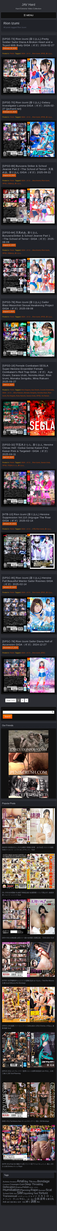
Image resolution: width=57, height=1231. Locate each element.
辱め (38, 1202)
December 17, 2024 (10, 648)
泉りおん (49, 54)
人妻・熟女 (30, 1199)
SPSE (43, 54)
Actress (6, 1182)
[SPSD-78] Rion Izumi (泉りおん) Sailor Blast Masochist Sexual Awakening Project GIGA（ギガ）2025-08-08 (27, 305)
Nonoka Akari (42, 393)
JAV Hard (28, 4)
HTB (34, 529)
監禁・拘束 (21, 1202)
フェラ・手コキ (12, 1199)
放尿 (8, 1202)
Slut (15, 1193)
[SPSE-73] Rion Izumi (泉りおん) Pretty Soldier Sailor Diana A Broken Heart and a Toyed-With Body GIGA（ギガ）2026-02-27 (28, 42)
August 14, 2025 (9, 175)
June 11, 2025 (8, 385)
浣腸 (11, 1202)
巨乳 (52, 1199)
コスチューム (22, 1196)
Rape (34, 1190)
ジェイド (32, 1196)
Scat (49, 1190)
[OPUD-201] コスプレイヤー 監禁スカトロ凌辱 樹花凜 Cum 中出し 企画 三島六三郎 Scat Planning (27, 1072)
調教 (33, 1201)
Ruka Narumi (21, 396)
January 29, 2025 (9, 524)
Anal (20, 1181)
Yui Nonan (45, 396)
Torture (43, 1193)
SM (20, 1193)
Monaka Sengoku (30, 393)
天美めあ (11, 183)
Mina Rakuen (18, 393)
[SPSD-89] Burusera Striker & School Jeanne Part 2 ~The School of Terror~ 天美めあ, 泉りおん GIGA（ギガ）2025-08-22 (27, 169)
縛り (28, 1201)
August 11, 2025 (9, 245)
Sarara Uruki (31, 396)
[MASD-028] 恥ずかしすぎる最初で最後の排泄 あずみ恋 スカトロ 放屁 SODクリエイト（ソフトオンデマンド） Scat (27, 848)
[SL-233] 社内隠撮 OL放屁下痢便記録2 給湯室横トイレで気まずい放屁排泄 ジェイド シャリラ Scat (28, 894)
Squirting (28, 1193)
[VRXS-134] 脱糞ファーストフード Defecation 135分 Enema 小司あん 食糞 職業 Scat (28, 1027)
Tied (36, 1193)
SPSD (4, 183)
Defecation (9, 1187)
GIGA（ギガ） (26, 54)
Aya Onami (35, 390)
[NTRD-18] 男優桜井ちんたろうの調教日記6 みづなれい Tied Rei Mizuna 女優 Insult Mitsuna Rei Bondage (28, 982)
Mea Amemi (36, 181)
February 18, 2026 (10, 48)
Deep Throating (34, 1184)
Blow (35, 1182)
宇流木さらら (12, 465)
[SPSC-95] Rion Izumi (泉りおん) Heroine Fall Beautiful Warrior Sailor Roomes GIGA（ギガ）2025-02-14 (27, 581)
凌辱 (42, 1198)
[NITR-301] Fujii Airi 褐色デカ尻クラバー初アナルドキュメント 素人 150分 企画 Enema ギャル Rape (27, 1165)
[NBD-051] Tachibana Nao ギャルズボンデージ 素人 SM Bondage (25, 1121)
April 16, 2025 (8, 457)
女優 (48, 1199)
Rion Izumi (36, 54)
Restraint (41, 1190)
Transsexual (10, 1196)
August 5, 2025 (8, 312)
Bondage (43, 1181)
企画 (37, 1198)
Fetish (12, 54)
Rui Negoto (11, 396)
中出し (22, 1199)
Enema (19, 1187)
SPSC (43, 592)
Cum (21, 1184)
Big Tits (28, 1181)
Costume (6, 1185)
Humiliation (11, 1190)
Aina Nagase (26, 390)
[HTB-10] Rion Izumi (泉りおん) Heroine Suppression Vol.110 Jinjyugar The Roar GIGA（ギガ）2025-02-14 (26, 517)
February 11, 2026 (9, 112)
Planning (25, 1190)
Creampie (14, 1184)
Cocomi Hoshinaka (47, 390)
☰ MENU (28, 15)
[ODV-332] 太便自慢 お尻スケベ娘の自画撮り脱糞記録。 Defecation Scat (28, 938)
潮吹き (15, 1202)
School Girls (8, 1193)
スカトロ (43, 1195)
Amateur (13, 1182)
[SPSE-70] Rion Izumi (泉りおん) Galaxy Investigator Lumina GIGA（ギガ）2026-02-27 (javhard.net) (28, 105)
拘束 (4, 1202)
